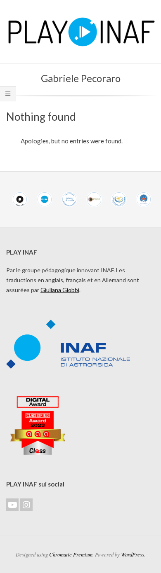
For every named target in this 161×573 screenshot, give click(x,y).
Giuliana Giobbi (59, 289)
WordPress (132, 554)
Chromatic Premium (70, 554)
